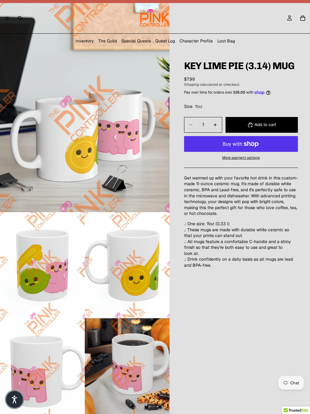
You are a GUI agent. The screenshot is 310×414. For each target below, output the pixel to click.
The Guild (107, 41)
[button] (14, 399)
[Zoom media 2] (42, 265)
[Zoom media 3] (127, 265)
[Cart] (302, 18)
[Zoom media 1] (85, 106)
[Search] (20, 18)
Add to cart (265, 124)
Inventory (84, 41)
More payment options (241, 157)
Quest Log (165, 41)
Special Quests (136, 41)
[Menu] (7, 18)
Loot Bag (226, 41)
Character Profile (196, 41)
